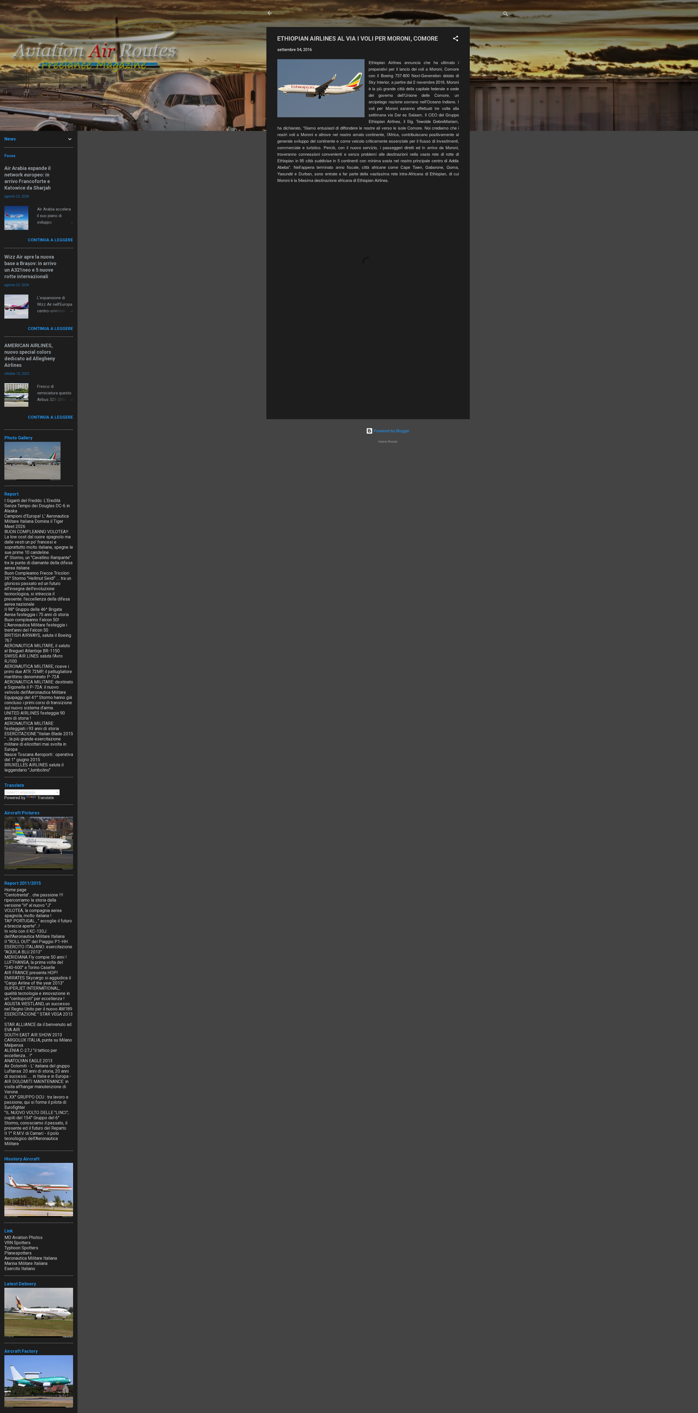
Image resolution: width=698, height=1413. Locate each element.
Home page (15, 889)
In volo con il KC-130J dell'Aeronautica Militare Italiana (34, 934)
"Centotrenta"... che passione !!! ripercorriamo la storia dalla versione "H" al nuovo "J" (33, 900)
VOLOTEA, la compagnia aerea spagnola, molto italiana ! (33, 913)
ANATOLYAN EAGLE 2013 (28, 1060)
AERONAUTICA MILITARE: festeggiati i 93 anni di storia (31, 726)
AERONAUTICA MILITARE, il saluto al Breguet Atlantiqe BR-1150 (37, 648)
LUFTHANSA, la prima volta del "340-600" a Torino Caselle (33, 965)
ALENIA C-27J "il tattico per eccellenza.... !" (30, 1053)
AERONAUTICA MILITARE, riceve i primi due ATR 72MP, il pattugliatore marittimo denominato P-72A (38, 671)
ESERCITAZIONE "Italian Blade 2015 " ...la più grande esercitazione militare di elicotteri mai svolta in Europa (38, 741)
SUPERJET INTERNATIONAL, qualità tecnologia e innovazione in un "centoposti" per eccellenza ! (37, 993)
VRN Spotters (17, 1242)
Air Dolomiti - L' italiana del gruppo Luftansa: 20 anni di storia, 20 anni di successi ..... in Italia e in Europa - (37, 1071)
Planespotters (18, 1253)
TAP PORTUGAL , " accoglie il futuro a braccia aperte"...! (38, 923)
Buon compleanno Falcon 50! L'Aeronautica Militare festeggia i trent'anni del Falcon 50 (35, 625)
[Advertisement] (491, 109)
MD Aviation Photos (23, 1237)
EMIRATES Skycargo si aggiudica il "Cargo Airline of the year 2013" (37, 980)
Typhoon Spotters (21, 1247)
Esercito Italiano (19, 1268)
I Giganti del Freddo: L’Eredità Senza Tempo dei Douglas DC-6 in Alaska (37, 506)
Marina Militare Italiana (25, 1263)
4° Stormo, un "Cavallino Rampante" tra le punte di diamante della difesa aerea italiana (38, 563)
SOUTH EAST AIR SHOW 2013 (33, 1034)
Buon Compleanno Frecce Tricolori (36, 573)
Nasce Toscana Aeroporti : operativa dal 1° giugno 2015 (38, 757)
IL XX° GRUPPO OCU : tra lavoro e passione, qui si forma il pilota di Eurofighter (36, 1102)
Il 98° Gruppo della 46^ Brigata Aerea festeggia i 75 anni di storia (36, 612)
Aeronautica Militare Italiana (30, 1258)
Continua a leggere (50, 240)
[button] (455, 39)
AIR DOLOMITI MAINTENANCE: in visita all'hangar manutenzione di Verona (36, 1086)
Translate (45, 797)
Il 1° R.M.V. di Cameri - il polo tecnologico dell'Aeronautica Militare (31, 1138)
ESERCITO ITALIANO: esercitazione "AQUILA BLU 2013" (38, 949)
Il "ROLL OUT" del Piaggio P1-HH (36, 941)
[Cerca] (506, 15)
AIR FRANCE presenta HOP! (31, 972)
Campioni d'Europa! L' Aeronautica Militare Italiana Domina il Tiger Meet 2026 (36, 521)
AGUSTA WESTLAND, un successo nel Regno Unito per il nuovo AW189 (38, 1006)
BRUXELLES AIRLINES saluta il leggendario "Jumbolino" (34, 767)
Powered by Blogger (391, 430)
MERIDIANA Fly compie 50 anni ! (35, 957)
